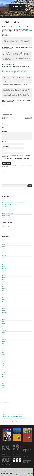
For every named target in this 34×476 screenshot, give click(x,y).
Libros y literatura (5, 308)
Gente (3, 297)
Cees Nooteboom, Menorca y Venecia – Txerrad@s (11, 418)
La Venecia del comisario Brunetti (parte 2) (8, 217)
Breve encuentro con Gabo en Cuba (7, 213)
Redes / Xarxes (4, 337)
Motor (3, 314)
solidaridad (4, 359)
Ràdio (3, 334)
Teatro (3, 365)
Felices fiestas (4, 206)
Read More (8, 471)
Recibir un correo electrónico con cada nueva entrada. (13, 160)
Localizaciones (4, 312)
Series (3, 352)
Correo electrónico (5, 146)
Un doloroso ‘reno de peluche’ (6, 215)
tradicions (3, 376)
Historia (3, 299)
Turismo (3, 378)
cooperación (4, 257)
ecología (3, 270)
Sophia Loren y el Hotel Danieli (18, 414)
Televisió (3, 370)
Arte (3, 240)
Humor (3, 301)
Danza (3, 264)
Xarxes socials (4, 392)
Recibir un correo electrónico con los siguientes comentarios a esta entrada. (16, 158)
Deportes (3, 266)
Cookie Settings (8, 473)
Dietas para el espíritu (28, 118)
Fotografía (4, 286)
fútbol (3, 290)
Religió (3, 343)
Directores (4, 268)
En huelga (5, 118)
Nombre (4, 141)
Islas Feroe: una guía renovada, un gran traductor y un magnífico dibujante (13, 202)
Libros (3, 306)
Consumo (3, 253)
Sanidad (3, 348)
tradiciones (4, 374)
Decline (3, 473)
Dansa (3, 262)
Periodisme (4, 317)
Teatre (3, 363)
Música (3, 315)
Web (3, 150)
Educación (4, 275)
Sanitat (3, 350)
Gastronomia (4, 292)
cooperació (4, 255)
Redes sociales (4, 339)
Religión (3, 345)
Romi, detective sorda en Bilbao (7, 198)
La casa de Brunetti (22, 418)
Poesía (3, 321)
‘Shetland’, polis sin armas (6, 209)
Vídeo (3, 387)
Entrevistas (4, 277)
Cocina (3, 248)
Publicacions (4, 328)
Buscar (3, 183)
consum (3, 251)
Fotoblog (3, 284)
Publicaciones (4, 326)
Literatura (3, 310)
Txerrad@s (17, 6)
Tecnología (4, 367)
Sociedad (3, 356)
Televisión (3, 372)
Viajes (3, 383)
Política (3, 323)
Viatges (3, 385)
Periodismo (5, 112)
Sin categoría (4, 354)
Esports (3, 279)
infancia (3, 303)
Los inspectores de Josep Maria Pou (7, 211)
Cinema (3, 244)
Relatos (3, 341)
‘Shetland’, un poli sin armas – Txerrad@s (9, 421)
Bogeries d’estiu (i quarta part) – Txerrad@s (9, 416)
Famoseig (3, 281)
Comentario (4, 131)
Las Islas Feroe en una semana (20, 421)
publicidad (4, 330)
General (3, 295)
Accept (30, 473)
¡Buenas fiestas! (4, 200)
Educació (3, 273)
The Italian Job (19, 416)
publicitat (3, 332)
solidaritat (4, 361)
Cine (3, 242)
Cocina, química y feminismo (6, 204)
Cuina (3, 259)
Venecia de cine (4, 381)
